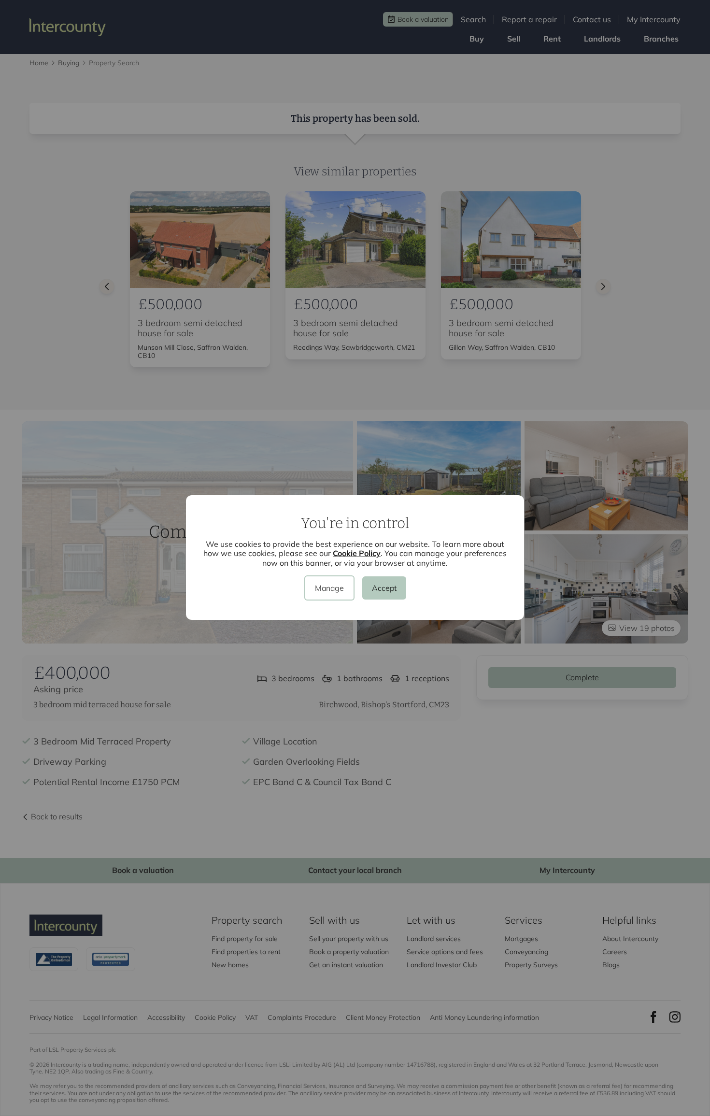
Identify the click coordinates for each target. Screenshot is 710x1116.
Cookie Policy (357, 553)
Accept (384, 588)
